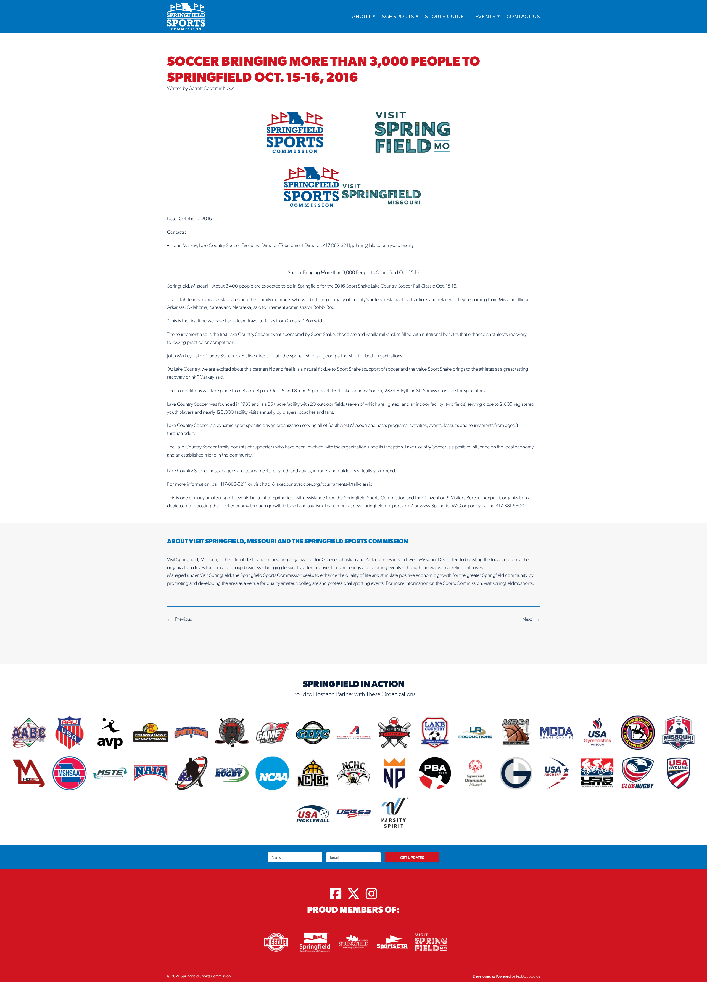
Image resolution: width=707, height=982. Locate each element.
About (361, 17)
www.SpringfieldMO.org (444, 505)
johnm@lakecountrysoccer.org (382, 245)
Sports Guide (444, 17)
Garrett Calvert (203, 88)
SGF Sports (398, 17)
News (229, 88)
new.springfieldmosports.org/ (383, 505)
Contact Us (523, 17)
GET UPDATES (412, 857)
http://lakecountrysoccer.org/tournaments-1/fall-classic (317, 484)
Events (485, 17)
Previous (183, 618)
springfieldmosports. (513, 583)
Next (527, 618)
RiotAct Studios (528, 975)
